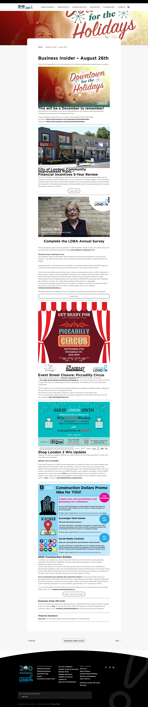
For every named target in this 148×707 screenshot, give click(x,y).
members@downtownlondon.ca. (49, 288)
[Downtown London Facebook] (106, 667)
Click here (41, 618)
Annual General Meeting (88, 673)
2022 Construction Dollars (74, 594)
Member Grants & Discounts (68, 669)
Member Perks (63, 672)
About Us (83, 668)
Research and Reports (88, 676)
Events (39, 676)
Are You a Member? (65, 666)
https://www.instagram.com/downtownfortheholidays (65, 121)
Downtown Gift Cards (79, 7)
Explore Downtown (47, 7)
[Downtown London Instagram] (109, 667)
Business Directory (43, 668)
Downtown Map (42, 673)
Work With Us (85, 679)
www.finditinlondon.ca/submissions (69, 478)
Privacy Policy (55, 704)
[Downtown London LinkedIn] (113, 667)
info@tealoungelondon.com (59, 397)
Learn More (74, 191)
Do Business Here (108, 7)
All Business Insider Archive (74, 641)
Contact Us (121, 7)
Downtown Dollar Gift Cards (90, 682)
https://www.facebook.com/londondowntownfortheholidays (67, 119)
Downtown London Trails (46, 679)
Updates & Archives (65, 677)
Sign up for (67, 682)
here (46, 478)
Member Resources (65, 674)
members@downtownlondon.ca (63, 589)
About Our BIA (94, 7)
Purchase (83, 685)
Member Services (63, 7)
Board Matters (85, 671)
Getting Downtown (44, 671)
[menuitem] (128, 1)
